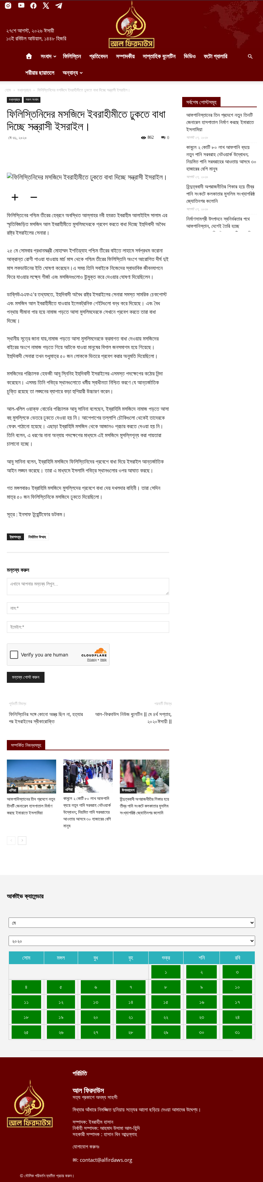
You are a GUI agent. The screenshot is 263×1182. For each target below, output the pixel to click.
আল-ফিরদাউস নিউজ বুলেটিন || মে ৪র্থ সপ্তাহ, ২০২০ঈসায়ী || (133, 718)
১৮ (26, 1016)
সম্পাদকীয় (125, 56)
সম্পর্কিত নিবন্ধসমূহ (26, 745)
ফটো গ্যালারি (215, 56)
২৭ (95, 1032)
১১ (26, 1001)
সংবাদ (46, 56)
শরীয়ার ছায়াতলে (39, 73)
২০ (95, 1016)
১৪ (130, 1001)
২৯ (165, 1032)
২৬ (61, 1032)
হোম (8, 90)
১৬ (201, 1001)
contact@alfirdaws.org (106, 1159)
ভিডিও (190, 56)
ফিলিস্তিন (72, 56)
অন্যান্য (70, 73)
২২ (165, 1016)
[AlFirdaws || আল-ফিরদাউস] (131, 24)
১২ (61, 1001)
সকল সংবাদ (32, 99)
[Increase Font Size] (17, 197)
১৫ (165, 1001)
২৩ (201, 1016)
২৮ (130, 1032)
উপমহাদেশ (128, 790)
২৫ (26, 1032)
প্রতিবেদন (98, 56)
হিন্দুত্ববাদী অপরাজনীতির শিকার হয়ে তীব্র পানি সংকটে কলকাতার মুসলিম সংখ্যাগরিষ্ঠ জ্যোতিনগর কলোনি (144, 806)
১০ (237, 986)
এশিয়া (12, 790)
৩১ (237, 1032)
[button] (250, 56)
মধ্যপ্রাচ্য (24, 90)
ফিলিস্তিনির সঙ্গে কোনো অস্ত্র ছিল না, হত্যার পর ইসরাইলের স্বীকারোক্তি (46, 718)
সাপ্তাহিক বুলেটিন (159, 56)
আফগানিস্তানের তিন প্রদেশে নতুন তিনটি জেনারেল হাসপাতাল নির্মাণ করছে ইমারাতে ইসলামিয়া (31, 806)
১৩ (95, 1001)
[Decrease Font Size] (36, 197)
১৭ (237, 1001)
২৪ (237, 1016)
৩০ (201, 1032)
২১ (130, 1016)
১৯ (61, 1016)
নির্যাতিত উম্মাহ (37, 536)
